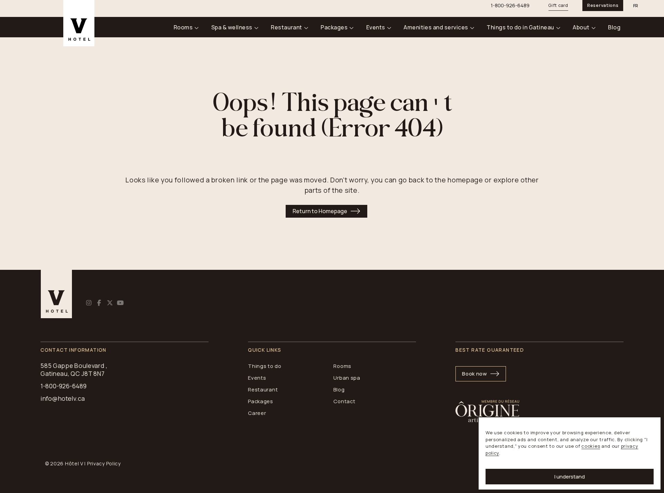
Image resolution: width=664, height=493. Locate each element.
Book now (474, 373)
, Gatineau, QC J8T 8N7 (74, 370)
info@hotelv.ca (62, 398)
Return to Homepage (320, 211)
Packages (334, 27)
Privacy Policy (104, 463)
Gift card (558, 5)
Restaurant (286, 27)
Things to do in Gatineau (520, 27)
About (581, 27)
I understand (569, 476)
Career (257, 412)
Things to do (264, 365)
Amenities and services (436, 27)
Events (375, 27)
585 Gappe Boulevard (72, 366)
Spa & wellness (231, 27)
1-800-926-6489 (63, 386)
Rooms (183, 27)
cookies (590, 446)
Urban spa (346, 377)
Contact (344, 401)
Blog (614, 27)
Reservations (602, 5)
